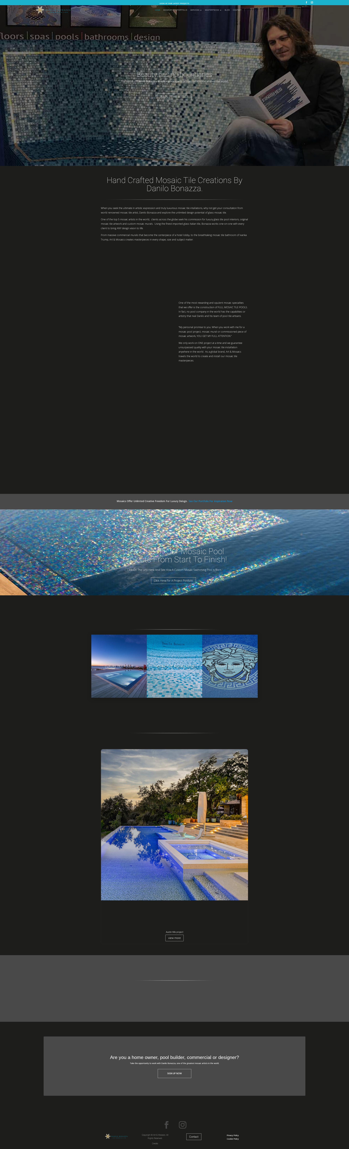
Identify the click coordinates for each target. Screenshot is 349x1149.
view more (174, 938)
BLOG (227, 10)
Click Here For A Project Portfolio (173, 580)
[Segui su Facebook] (166, 1124)
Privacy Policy (233, 1135)
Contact (237, 10)
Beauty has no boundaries (174, 74)
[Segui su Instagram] (182, 1124)
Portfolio (182, 10)
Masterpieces (212, 10)
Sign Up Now (174, 1073)
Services (194, 10)
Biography (168, 10)
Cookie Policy (233, 1139)
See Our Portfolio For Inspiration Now (210, 501)
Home (157, 10)
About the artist (174, 96)
